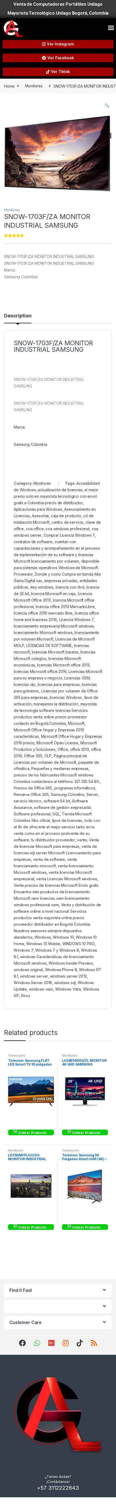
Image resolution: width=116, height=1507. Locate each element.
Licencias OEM (77, 678)
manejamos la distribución (55, 704)
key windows (41, 587)
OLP (48, 756)
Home (9, 86)
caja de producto (66, 515)
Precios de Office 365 (33, 788)
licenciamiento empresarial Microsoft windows (54, 626)
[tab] (17, 318)
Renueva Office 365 (31, 794)
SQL (56, 814)
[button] (111, 28)
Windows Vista (68, 989)
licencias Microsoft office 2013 (63, 665)
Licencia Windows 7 (76, 619)
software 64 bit (57, 801)
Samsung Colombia (67, 794)
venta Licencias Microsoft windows (66, 879)
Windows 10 (63, 937)
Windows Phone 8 (61, 969)
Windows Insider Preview (71, 963)
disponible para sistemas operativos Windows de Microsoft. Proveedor (56, 567)
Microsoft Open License (57, 743)
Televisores (16, 1055)
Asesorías (40, 515)
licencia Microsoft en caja (53, 593)
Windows (43, 937)
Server (92, 794)
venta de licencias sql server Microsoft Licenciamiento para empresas (57, 853)
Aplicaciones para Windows (38, 509)
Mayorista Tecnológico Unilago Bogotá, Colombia (58, 13)
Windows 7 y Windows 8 (57, 950)
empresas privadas (61, 580)
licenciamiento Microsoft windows (43, 632)
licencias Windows (66, 697)
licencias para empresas (58, 684)
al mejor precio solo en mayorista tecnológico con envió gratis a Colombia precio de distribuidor (56, 496)
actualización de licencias (60, 489)
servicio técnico (28, 801)
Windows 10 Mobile (43, 943)
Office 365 (33, 756)
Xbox (25, 995)
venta (82, 840)
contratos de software (33, 541)
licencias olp (24, 684)
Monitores (34, 86)
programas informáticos (74, 788)
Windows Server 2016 (33, 982)
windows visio (41, 989)
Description (17, 315)
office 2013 (79, 749)
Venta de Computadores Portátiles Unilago (57, 4)
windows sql (65, 982)
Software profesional (32, 814)
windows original (28, 969)
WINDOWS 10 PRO (78, 943)
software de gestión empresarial (62, 807)
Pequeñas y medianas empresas (59, 768)
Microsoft (76, 723)
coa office (35, 528)
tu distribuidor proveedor (53, 840)
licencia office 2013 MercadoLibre (65, 606)
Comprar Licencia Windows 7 (69, 535)
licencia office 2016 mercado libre (43, 613)
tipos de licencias (67, 820)
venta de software (49, 859)
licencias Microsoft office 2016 (40, 671)
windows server (34, 976)
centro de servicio (67, 522)
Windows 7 (23, 950)
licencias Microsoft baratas (55, 652)
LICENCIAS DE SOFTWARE (49, 645)
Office (62, 749)
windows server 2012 (68, 976)
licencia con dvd (70, 587)
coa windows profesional (68, 528)
